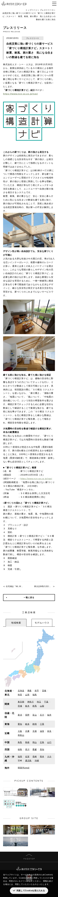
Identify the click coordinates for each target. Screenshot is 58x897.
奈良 (49, 731)
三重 (42, 724)
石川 (42, 715)
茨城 (20, 706)
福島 (34, 694)
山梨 (42, 706)
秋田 (20, 694)
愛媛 (34, 749)
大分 (49, 756)
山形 (27, 694)
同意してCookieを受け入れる (31, 890)
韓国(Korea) (23, 768)
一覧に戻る (29, 597)
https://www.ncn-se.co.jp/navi (20, 94)
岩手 (37, 690)
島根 (27, 742)
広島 (42, 742)
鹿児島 (28, 760)
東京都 (21, 702)
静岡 (34, 724)
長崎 (34, 756)
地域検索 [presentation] (16, 622)
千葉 (46, 702)
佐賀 (27, 756)
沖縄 (37, 760)
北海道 (21, 690)
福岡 (20, 756)
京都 (34, 731)
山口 (49, 742)
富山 (34, 715)
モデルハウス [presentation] (42, 622)
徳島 (20, 749)
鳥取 (20, 742)
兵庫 (27, 731)
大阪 (20, 731)
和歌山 (21, 735)
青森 (29, 690)
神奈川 (30, 702)
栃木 (27, 706)
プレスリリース (47, 10)
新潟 (20, 715)
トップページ (31, 10)
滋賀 (42, 731)
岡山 (34, 742)
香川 (27, 749)
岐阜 (27, 724)
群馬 (34, 706)
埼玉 (39, 702)
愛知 (20, 724)
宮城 (44, 690)
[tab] (16, 623)
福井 (49, 715)
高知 (42, 749)
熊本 (42, 756)
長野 (27, 715)
